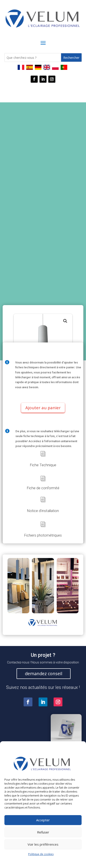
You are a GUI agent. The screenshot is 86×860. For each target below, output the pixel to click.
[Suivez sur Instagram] (51, 79)
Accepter (43, 820)
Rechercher (71, 57)
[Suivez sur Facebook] (34, 79)
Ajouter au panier (43, 408)
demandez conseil (43, 674)
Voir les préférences (43, 844)
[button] (65, 321)
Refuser (43, 832)
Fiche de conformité (43, 488)
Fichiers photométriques (43, 535)
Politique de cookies (41, 854)
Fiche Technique (43, 465)
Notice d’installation (43, 510)
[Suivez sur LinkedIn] (43, 79)
